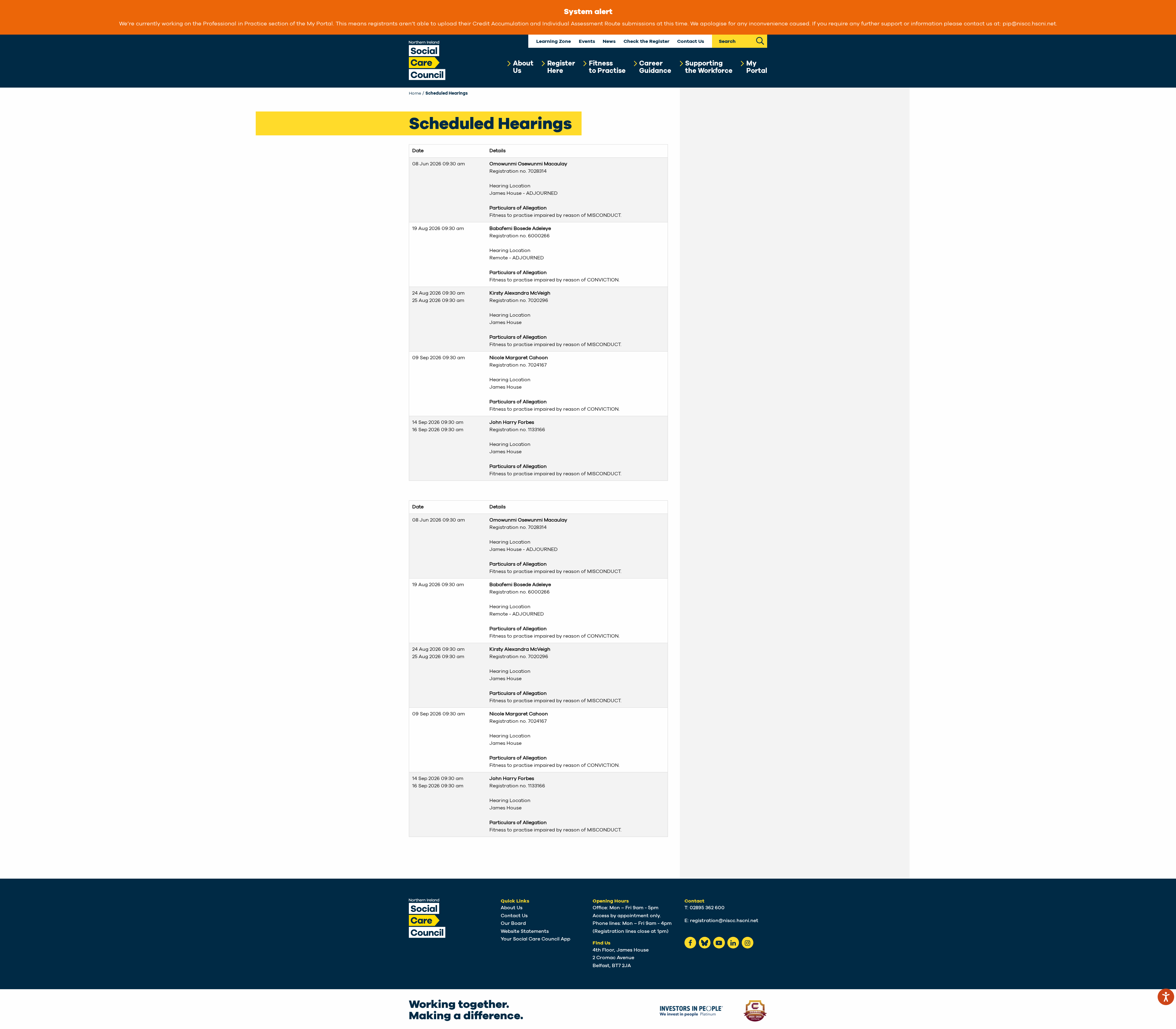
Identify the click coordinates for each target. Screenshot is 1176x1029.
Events (587, 41)
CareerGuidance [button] (655, 67)
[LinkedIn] (733, 942)
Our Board (513, 923)
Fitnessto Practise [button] (607, 67)
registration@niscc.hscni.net (724, 920)
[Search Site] (760, 40)
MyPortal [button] (756, 67)
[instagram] (747, 942)
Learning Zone (553, 41)
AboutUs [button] (523, 67)
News (609, 41)
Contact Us (690, 41)
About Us (511, 907)
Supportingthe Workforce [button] (709, 67)
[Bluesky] (704, 942)
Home (415, 93)
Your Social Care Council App (535, 939)
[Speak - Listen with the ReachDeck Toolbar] (1166, 997)
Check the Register (646, 41)
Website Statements (525, 931)
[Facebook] (690, 942)
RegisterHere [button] (561, 67)
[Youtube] (719, 942)
